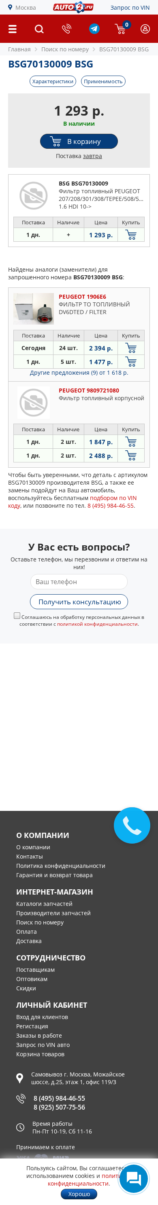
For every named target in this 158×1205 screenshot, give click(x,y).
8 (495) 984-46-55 (59, 1098)
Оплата (26, 931)
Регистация (32, 1026)
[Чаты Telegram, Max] (134, 1179)
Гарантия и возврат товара (54, 875)
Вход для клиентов (42, 1017)
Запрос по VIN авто (43, 1045)
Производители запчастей (53, 913)
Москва (25, 7)
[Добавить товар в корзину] (131, 235)
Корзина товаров (40, 1054)
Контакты (29, 856)
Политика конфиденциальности (60, 865)
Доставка (29, 941)
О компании (33, 847)
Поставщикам (35, 969)
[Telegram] (94, 32)
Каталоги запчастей (44, 903)
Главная (19, 49)
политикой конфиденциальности (97, 623)
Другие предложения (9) (79, 372)
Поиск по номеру (40, 922)
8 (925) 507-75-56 (59, 1107)
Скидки (26, 988)
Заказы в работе (39, 1035)
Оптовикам (31, 979)
